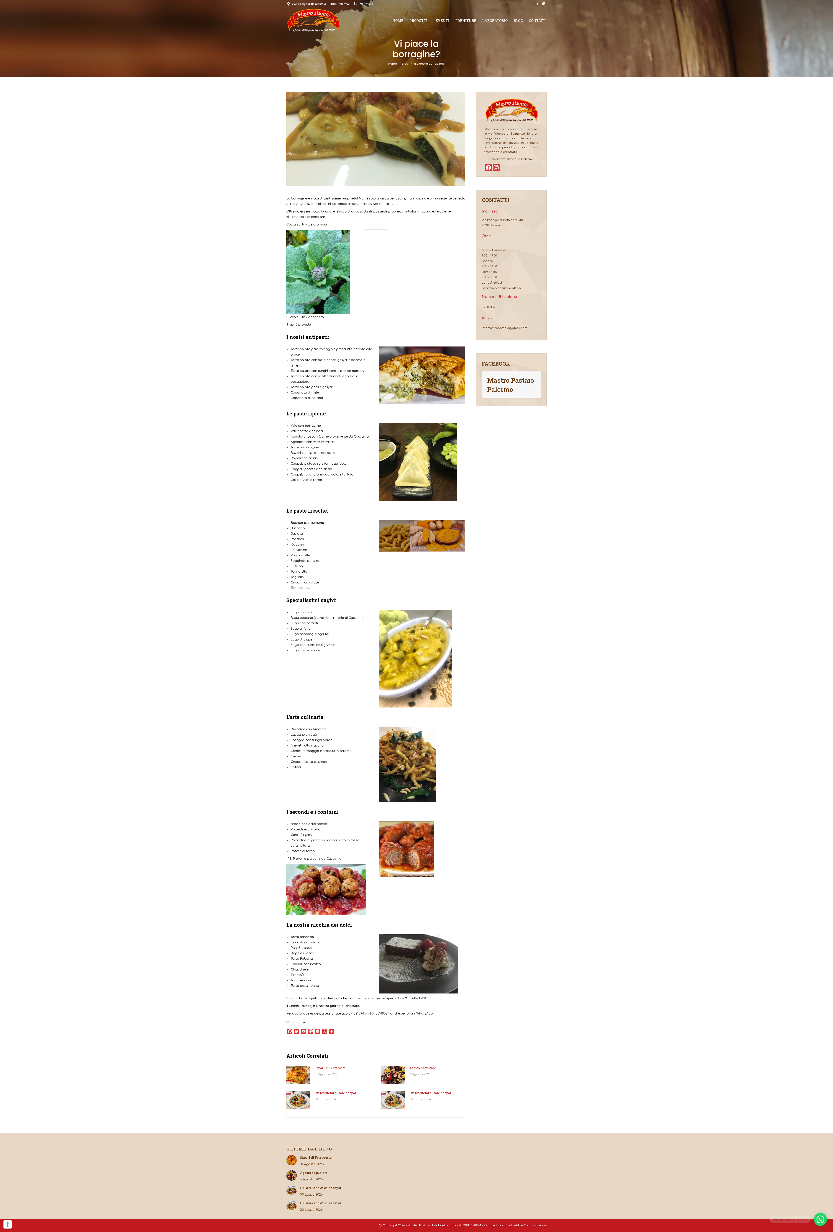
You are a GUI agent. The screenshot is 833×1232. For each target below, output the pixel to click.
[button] (820, 1219)
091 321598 (489, 307)
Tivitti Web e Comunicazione (526, 1225)
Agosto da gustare (423, 1068)
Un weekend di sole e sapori (336, 1093)
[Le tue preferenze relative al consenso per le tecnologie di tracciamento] (7, 1224)
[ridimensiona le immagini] (298, 1075)
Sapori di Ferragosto (330, 1068)
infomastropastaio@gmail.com (504, 328)
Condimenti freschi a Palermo (511, 159)
